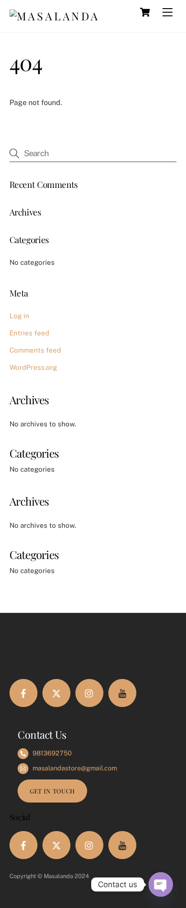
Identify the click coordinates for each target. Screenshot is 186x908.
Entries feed (29, 333)
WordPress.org (33, 367)
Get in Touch (52, 791)
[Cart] (145, 12)
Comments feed (35, 350)
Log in (19, 316)
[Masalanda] (54, 16)
